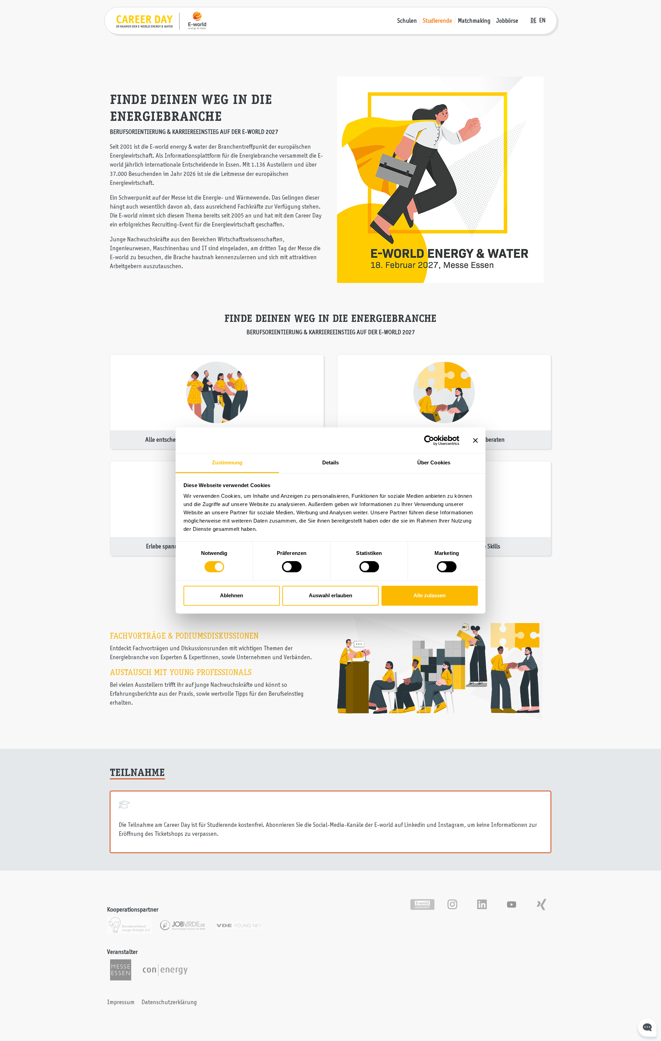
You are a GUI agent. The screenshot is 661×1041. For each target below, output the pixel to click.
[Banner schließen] (475, 440)
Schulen (407, 20)
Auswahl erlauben (330, 595)
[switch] (292, 566)
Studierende (437, 20)
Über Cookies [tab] (433, 462)
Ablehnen (231, 595)
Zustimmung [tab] (227, 462)
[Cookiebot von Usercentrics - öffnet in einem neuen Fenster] (429, 440)
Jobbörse (507, 20)
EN (542, 20)
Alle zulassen (429, 595)
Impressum (121, 1002)
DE (533, 20)
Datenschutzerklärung (169, 1002)
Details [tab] (330, 462)
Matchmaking (474, 20)
